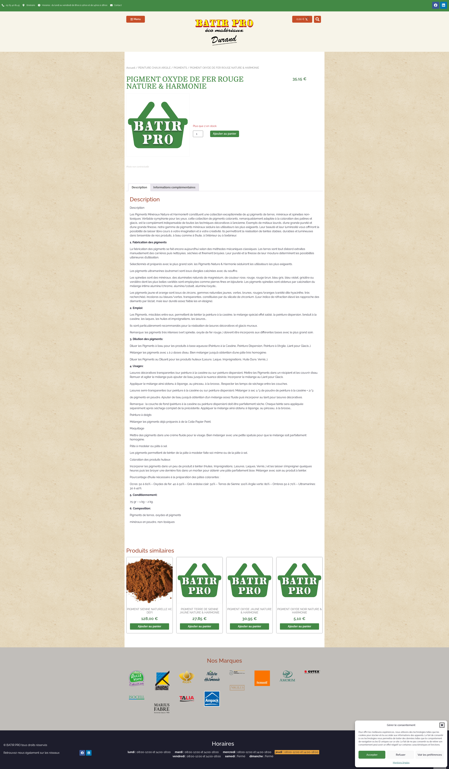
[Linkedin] (443, 5)
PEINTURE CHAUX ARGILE (154, 67)
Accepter (371, 754)
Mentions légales (401, 762)
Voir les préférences (430, 754)
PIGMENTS (180, 67)
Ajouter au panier (224, 133)
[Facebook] (435, 5)
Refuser (400, 754)
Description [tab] (139, 187)
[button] (442, 725)
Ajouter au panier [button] (149, 626)
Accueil (130, 67)
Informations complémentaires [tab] (174, 187)
